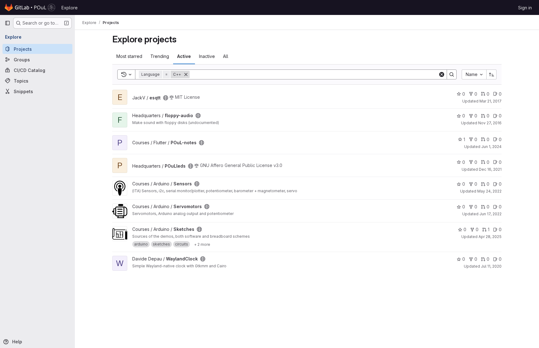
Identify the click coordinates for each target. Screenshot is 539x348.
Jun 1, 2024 (491, 146)
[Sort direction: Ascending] (492, 74)
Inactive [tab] (207, 56)
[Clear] (441, 74)
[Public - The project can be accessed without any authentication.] (165, 97)
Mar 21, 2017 (490, 101)
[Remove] (186, 74)
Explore (69, 7)
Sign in (525, 7)
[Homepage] (29, 7)
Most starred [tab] (129, 56)
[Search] (452, 74)
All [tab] (225, 56)
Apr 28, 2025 (490, 236)
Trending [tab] (159, 56)
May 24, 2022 (489, 191)
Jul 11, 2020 (491, 266)
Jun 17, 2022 (490, 214)
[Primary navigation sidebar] (7, 23)
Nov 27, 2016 (490, 123)
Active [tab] (184, 56)
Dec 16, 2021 (490, 169)
